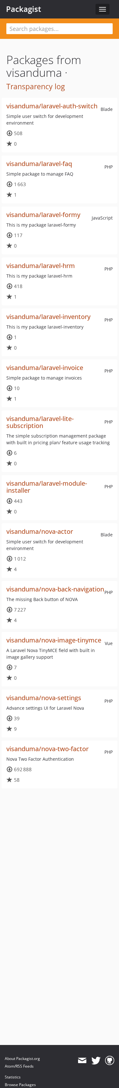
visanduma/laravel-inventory (48, 316)
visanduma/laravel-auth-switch (51, 106)
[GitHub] (109, 1060)
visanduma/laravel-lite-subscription (40, 422)
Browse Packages (20, 1084)
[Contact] (82, 1060)
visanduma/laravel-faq (39, 163)
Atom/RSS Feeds (19, 1066)
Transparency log (35, 86)
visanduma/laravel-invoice (44, 367)
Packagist (23, 9)
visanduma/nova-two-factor (47, 748)
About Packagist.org (22, 1058)
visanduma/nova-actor (39, 531)
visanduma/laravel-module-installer (46, 487)
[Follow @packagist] (96, 1060)
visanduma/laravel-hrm (40, 265)
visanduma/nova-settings (43, 697)
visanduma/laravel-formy (43, 214)
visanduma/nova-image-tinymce (53, 640)
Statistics (13, 1077)
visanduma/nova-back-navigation (55, 589)
